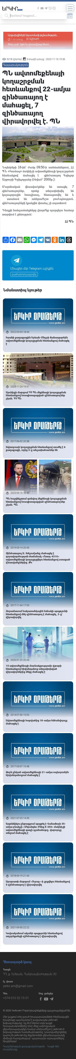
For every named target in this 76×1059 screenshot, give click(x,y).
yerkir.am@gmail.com (18, 986)
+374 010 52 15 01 (16, 998)
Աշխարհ (34, 38)
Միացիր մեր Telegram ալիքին (31, 268)
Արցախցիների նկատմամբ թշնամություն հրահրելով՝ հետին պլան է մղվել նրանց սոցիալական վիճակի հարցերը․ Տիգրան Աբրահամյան (32, 35)
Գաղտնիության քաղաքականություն (24, 1046)
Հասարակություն (15, 65)
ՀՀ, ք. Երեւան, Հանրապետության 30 (30, 974)
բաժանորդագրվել (24, 274)
